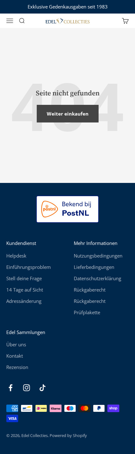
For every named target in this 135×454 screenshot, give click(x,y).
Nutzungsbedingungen (98, 256)
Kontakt (14, 356)
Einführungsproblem (28, 267)
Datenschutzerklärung (97, 278)
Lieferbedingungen (94, 267)
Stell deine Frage (24, 278)
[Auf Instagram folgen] (26, 387)
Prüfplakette (87, 312)
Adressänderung (23, 301)
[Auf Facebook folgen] (10, 387)
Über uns (16, 344)
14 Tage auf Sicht (24, 290)
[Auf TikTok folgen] (42, 387)
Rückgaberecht (89, 290)
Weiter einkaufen (68, 114)
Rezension (17, 367)
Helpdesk (16, 256)
